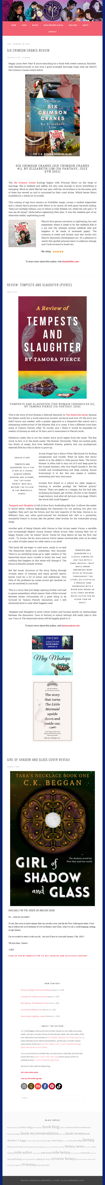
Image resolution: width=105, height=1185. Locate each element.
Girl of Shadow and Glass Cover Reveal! (38, 759)
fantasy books (28, 1147)
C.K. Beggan (21, 1140)
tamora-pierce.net (70, 625)
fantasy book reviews (15, 1147)
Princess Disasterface (29, 1159)
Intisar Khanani (75, 1153)
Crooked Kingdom (46, 1141)
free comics (87, 1147)
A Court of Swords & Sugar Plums (46, 1060)
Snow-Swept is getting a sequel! (33, 1016)
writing (9, 1165)
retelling (39, 1159)
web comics (92, 1159)
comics (29, 1141)
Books (35, 25)
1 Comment (26, 58)
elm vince (66, 1141)
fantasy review (48, 1147)
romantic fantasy (63, 1158)
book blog (51, 1126)
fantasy (88, 1139)
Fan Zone (73, 25)
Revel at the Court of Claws (36, 1047)
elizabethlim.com (70, 261)
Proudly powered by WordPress (36, 1180)
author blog (25, 1127)
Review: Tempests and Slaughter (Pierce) (39, 284)
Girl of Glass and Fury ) (74, 1037)
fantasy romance (59, 1147)
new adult (93, 1153)
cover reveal (36, 1141)
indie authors (36, 1153)
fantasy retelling (38, 1147)
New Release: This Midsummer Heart (35, 1003)
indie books (46, 1152)
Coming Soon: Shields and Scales (34, 996)
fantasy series (74, 1146)
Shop (24, 25)
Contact (52, 31)
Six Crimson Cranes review (28, 50)
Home (13, 25)
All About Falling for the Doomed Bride (35, 990)
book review (74, 1133)
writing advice (16, 1165)
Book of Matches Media (77, 1127)
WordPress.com (76, 1180)
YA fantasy (29, 1164)
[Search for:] (52, 1098)
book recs (62, 1134)
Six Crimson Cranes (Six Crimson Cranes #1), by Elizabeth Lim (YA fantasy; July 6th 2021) (52, 168)
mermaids (85, 1152)
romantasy (46, 1159)
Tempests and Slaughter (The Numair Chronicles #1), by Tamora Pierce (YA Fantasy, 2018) (52, 405)
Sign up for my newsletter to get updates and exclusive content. (48, 955)
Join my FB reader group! (31, 1078)
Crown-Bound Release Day (31, 1009)
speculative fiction (81, 1159)
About (86, 25)
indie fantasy (61, 1152)
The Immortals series (77, 414)
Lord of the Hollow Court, (50, 1044)
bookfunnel (63, 1127)
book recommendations (40, 1133)
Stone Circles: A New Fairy (44, 1056)
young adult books (42, 1165)
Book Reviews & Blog (53, 25)
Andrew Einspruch (13, 1127)
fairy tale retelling (75, 1140)
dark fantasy (57, 1140)
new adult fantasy (14, 1159)
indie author (23, 1152)
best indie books (37, 1127)
